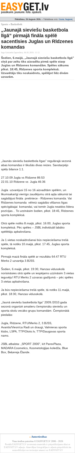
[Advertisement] (37, 119)
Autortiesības (39, 436)
